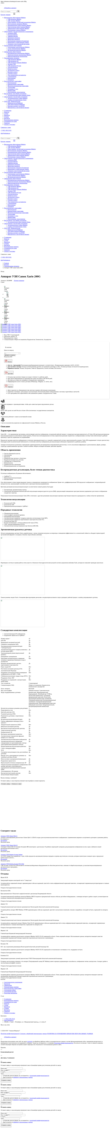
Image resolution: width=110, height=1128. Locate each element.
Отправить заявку (6, 1080)
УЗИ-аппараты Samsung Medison (17, 62)
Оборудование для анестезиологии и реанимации (18, 31)
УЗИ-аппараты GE (13, 61)
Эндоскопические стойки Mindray (18, 98)
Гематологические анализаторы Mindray (19, 55)
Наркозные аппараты (14, 38)
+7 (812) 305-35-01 (6, 130)
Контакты (7, 118)
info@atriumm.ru (5, 133)
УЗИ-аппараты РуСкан (14, 65)
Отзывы (6, 117)
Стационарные (12, 76)
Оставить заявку (5, 784)
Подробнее (4, 840)
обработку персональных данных (23, 1077)
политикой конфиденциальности (39, 1075)
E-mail (3, 1072)
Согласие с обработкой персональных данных (33, 1033)
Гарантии (7, 123)
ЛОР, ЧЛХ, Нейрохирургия (12, 101)
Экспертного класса (13, 70)
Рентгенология (12, 83)
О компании (7, 110)
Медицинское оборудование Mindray (15, 17)
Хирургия (7, 984)
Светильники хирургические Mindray (19, 47)
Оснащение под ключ (10, 121)
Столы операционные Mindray (16, 48)
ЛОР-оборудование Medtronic (16, 104)
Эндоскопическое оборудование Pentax (19, 95)
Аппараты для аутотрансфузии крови (18, 44)
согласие (29, 1041)
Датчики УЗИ (12, 64)
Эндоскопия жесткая (10, 991)
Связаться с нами (6, 127)
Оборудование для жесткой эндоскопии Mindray (22, 22)
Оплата (9, 361)
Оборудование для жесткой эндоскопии (15, 97)
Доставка (10, 373)
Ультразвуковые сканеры (11, 987)
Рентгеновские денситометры (16, 92)
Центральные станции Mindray (17, 30)
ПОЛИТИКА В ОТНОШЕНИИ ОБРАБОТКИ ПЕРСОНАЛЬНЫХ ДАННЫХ (70, 1033)
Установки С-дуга (13, 89)
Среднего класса (12, 73)
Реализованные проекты (11, 120)
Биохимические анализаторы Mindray (19, 53)
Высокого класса (12, 72)
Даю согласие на (18, 1077)
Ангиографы (11, 87)
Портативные (12, 78)
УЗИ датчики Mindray (14, 20)
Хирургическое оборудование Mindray (19, 27)
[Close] (1, 1049)
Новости (6, 112)
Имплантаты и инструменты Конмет (18, 107)
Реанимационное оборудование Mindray (19, 25)
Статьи (6, 113)
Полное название (19, 280)
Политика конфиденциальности (10, 1033)
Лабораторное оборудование (12, 52)
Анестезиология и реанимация (13, 982)
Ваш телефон (5, 1070)
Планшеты (11, 79)
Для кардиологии (13, 67)
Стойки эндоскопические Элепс (17, 100)
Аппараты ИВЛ (12, 33)
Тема (2, 1073)
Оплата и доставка (9, 124)
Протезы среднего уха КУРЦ (16, 106)
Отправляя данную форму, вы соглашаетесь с (26, 1075)
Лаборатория (8, 985)
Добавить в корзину (10, 355)
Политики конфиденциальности (63, 1043)
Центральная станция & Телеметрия (18, 41)
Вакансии (7, 115)
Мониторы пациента (14, 39)
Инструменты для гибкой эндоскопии (15, 93)
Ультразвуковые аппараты (11, 58)
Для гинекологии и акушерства (17, 75)
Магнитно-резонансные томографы (18, 86)
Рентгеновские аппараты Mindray (17, 24)
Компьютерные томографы (15, 84)
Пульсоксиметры (13, 34)
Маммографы (11, 90)
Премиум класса (12, 69)
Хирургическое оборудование (13, 45)
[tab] (55, 426)
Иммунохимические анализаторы (17, 56)
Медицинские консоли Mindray (17, 50)
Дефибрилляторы (13, 36)
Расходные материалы (10, 993)
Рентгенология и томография (12, 81)
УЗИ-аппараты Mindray (14, 19)
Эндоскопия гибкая (10, 990)
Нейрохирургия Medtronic (15, 103)
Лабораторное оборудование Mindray (18, 28)
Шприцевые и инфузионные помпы (18, 42)
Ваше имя (3, 1068)
